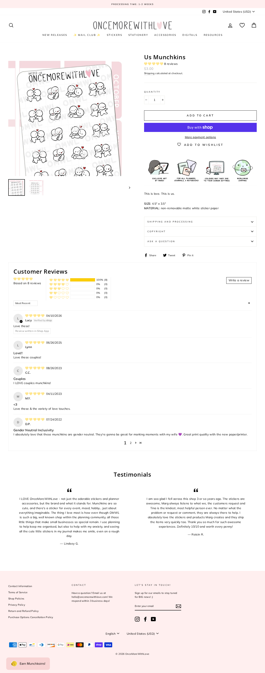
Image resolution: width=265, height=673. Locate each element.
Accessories (165, 34)
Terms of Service (18, 592)
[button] (154, 64)
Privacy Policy (16, 604)
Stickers (114, 34)
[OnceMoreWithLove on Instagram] (137, 619)
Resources (213, 34)
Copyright (156, 231)
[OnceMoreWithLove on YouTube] (153, 619)
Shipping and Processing (170, 221)
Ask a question (161, 241)
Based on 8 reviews (27, 283)
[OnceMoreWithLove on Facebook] (145, 619)
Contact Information (20, 586)
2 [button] (130, 443)
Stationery (138, 34)
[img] (35, 316)
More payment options (200, 137)
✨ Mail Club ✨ (87, 34)
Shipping (149, 73)
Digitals (189, 34)
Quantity (152, 91)
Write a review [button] (239, 280)
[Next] (127, 187)
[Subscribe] (178, 606)
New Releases (54, 34)
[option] (132, 4)
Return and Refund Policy (23, 611)
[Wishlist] (242, 25)
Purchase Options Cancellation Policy (30, 617)
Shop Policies (16, 598)
